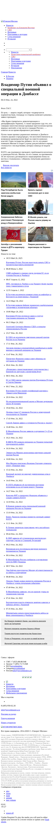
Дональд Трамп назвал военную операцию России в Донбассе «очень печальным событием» (28, 582)
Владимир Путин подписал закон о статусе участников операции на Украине (24, 317)
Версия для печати (11, 165)
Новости (9, 25)
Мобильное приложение (16, 693)
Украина (9, 78)
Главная (4, 72)
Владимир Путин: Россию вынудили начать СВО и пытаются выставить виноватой (28, 263)
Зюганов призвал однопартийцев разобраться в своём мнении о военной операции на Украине (29, 349)
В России (10, 76)
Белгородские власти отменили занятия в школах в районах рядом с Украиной (28, 603)
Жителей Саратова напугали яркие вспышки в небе (26, 643)
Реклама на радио (8, 714)
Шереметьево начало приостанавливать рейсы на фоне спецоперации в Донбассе (27, 614)
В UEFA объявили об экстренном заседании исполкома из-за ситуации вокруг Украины (25, 486)
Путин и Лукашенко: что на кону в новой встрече (24, 638)
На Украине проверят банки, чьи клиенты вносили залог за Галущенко (25, 622)
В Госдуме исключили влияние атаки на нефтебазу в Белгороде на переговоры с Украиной (28, 295)
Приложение (16, 68)
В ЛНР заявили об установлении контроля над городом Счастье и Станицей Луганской (26, 539)
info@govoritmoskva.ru (22, 671)
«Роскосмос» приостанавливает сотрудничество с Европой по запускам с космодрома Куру (27, 370)
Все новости (6, 167)
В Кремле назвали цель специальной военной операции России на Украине (25, 507)
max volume (11, 800)
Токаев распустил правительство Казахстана (23, 634)
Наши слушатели (8, 723)
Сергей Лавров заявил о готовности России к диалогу (29, 423)
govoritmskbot (16, 666)
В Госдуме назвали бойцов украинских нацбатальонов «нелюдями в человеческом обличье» (29, 306)
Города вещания (8, 718)
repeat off (10, 813)
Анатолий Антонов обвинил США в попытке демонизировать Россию (26, 328)
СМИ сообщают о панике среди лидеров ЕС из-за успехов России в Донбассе (27, 274)
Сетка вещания (14, 37)
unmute (9, 798)
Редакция (12, 39)
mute (8, 796)
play (7, 791)
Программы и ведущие (17, 34)
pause (8, 793)
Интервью (12, 32)
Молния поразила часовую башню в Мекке (22, 629)
